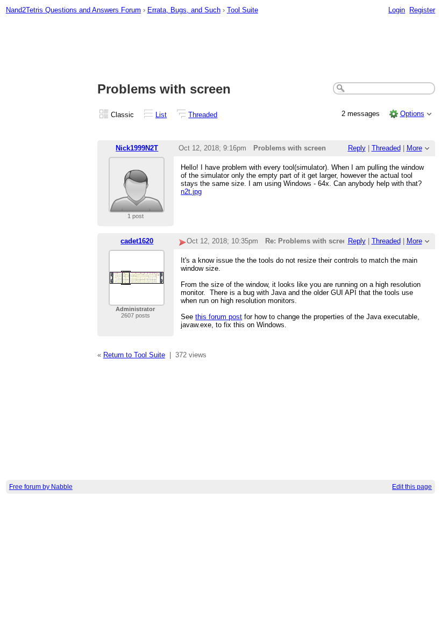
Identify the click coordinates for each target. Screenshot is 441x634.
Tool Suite (242, 10)
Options (412, 114)
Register (422, 10)
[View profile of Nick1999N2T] (137, 206)
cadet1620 (136, 241)
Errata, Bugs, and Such (183, 10)
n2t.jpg (191, 192)
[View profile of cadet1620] (137, 299)
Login (396, 10)
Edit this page (412, 487)
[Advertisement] (221, 49)
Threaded (202, 115)
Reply (357, 148)
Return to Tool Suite (134, 355)
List (161, 115)
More (414, 148)
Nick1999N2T (137, 148)
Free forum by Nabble (41, 487)
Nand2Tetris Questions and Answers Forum (73, 10)
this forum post (218, 317)
